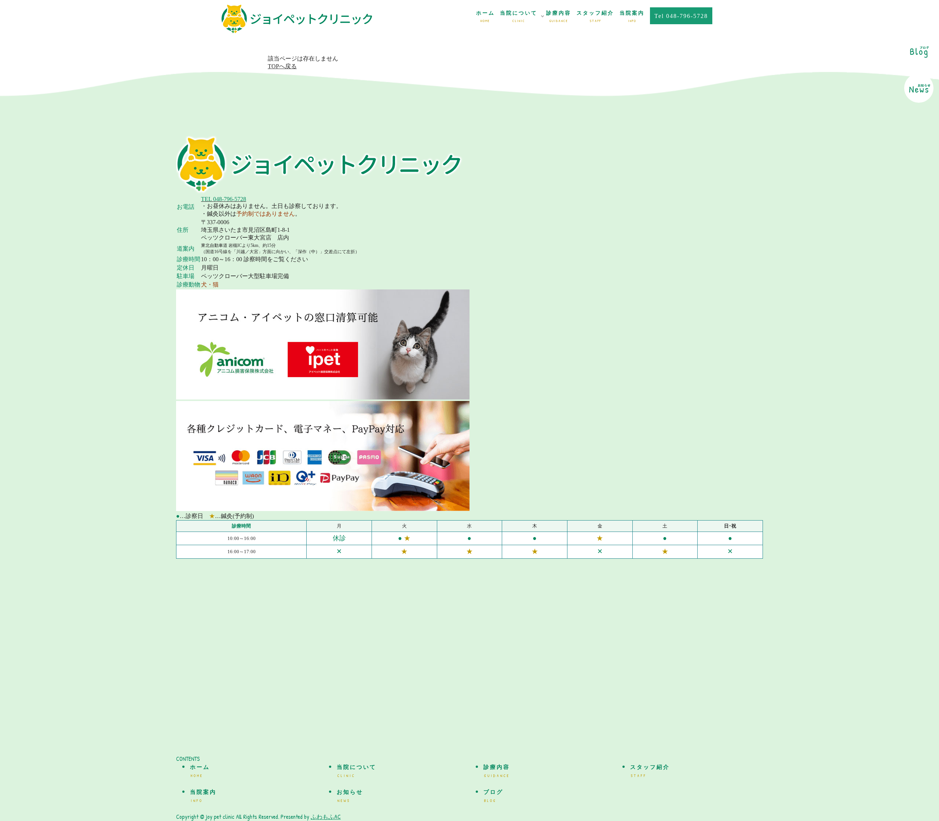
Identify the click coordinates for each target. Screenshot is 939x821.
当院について (356, 771)
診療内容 (496, 771)
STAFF (595, 16)
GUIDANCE (558, 16)
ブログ (493, 796)
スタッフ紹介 (650, 771)
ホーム (200, 771)
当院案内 (203, 796)
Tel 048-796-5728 (681, 16)
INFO (632, 16)
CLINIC (518, 16)
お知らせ (350, 796)
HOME (485, 16)
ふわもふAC (326, 817)
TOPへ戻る (282, 66)
